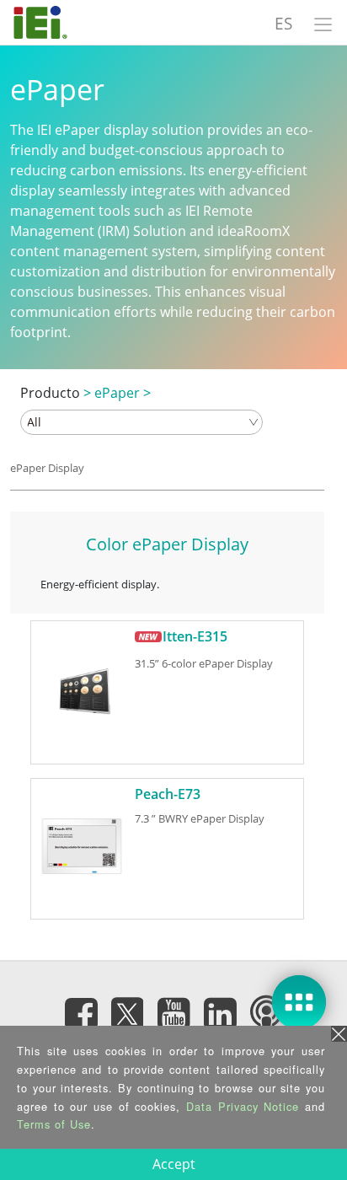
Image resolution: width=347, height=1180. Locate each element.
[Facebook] (81, 1013)
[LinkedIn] (220, 1013)
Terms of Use (54, 1124)
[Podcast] (266, 1013)
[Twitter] (127, 1008)
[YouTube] (173, 1013)
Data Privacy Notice (242, 1106)
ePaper (117, 393)
